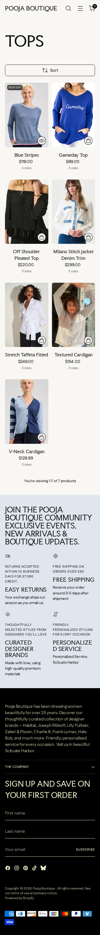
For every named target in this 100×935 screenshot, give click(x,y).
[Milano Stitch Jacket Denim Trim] (73, 212)
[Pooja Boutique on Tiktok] (35, 869)
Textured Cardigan (73, 354)
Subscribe (85, 849)
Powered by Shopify (19, 898)
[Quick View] (41, 140)
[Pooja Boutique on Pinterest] (26, 869)
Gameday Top (73, 155)
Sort (54, 70)
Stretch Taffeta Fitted (26, 354)
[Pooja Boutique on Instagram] (17, 869)
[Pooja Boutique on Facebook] (8, 869)
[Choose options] (88, 140)
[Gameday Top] (73, 115)
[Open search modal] (68, 8)
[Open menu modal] (80, 8)
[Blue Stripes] (26, 115)
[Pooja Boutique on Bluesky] (44, 869)
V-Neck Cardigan (26, 451)
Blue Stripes (26, 155)
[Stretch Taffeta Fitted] (26, 315)
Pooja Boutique (44, 888)
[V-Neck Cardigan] (26, 411)
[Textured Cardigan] (73, 315)
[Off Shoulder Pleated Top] (26, 212)
